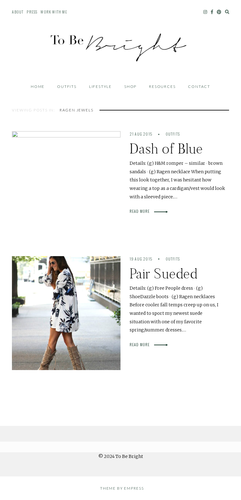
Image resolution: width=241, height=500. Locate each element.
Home (38, 86)
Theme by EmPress (122, 488)
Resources (162, 86)
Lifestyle (100, 86)
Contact (199, 86)
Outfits (67, 86)
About (18, 11)
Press (32, 11)
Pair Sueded (163, 273)
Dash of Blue (166, 149)
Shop (130, 86)
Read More (140, 211)
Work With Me (53, 11)
